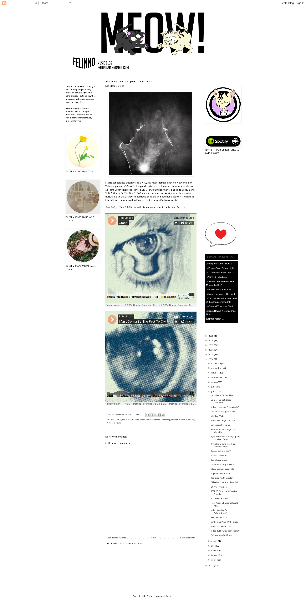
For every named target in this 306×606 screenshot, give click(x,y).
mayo (214, 541)
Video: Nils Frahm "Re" (221, 527)
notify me (76, 121)
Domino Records (176, 207)
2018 (211, 341)
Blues (119, 420)
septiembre (217, 377)
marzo (214, 550)
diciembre (216, 363)
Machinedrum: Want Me (222, 469)
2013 (211, 566)
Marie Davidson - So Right (221, 294)
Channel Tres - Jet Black (221, 306)
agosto (214, 382)
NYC (109, 423)
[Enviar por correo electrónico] (147, 415)
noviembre (216, 368)
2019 (211, 336)
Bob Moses (153, 183)
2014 (211, 359)
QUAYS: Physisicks (219, 487)
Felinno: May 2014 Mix (221, 535)
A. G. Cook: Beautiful (220, 499)
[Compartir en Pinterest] (163, 415)
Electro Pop (165, 420)
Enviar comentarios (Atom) (130, 543)
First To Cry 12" (113, 207)
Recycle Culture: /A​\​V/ (221, 451)
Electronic (175, 420)
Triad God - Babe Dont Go (221, 272)
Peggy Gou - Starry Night (221, 268)
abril (213, 546)
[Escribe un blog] (151, 415)
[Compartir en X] (155, 415)
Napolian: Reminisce (220, 474)
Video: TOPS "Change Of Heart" (225, 531)
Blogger (169, 596)
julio (213, 387)
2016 (211, 350)
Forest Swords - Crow (219, 289)
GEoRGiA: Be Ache (219, 518)
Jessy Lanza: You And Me (222, 395)
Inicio (153, 538)
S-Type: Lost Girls (219, 456)
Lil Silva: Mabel (218, 416)
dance (142, 420)
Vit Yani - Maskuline (218, 277)
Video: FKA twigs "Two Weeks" (225, 407)
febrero (214, 555)
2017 (211, 345)
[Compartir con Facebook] (159, 415)
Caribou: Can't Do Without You (224, 522)
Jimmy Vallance (187, 420)
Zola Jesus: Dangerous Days (223, 412)
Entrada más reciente (116, 538)
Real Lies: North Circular (222, 478)
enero (214, 560)
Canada (135, 420)
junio (213, 392)
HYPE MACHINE (221, 257)
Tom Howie (116, 423)
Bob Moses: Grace (219, 460)
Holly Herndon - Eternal (220, 263)
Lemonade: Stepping (220, 425)
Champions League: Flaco (222, 465)
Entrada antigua (187, 538)
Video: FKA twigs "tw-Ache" (223, 421)
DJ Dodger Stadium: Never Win (225, 482)
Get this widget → (215, 319)
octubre (215, 373)
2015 (211, 355)
